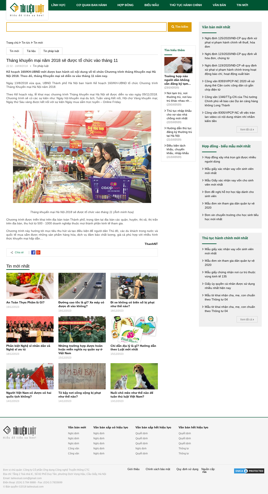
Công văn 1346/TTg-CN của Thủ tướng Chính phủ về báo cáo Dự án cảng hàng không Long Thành (231, 101)
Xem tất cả (246, 129)
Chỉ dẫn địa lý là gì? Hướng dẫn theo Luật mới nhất (133, 347)
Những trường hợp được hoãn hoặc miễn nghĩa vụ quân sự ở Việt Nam (80, 349)
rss (204, 472)
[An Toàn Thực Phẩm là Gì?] (30, 286)
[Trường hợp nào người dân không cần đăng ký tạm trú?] (178, 65)
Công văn (73, 448)
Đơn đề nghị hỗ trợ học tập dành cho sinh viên (229, 194)
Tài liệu (31, 51)
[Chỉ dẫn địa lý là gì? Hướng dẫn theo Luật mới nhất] (134, 329)
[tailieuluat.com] (27, 10)
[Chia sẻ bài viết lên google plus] (38, 252)
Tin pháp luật (51, 51)
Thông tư (184, 448)
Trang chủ (12, 42)
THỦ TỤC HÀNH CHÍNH (186, 5)
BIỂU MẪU (151, 5)
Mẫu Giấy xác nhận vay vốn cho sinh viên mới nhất (229, 182)
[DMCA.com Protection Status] (249, 478)
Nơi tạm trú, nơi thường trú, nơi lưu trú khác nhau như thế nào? (179, 97)
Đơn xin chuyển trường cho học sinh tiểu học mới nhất (232, 217)
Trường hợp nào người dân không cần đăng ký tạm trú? (176, 80)
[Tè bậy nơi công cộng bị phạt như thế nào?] (82, 376)
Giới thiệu (133, 469)
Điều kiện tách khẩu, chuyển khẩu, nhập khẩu (178, 149)
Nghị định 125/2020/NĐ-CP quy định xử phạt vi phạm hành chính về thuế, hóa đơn (231, 42)
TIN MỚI (242, 5)
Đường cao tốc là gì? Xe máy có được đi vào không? (81, 304)
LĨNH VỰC (58, 5)
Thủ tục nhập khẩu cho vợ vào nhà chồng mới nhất (179, 114)
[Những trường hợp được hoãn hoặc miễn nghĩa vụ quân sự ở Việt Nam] (82, 329)
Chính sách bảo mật (158, 469)
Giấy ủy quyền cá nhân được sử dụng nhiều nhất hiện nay (230, 286)
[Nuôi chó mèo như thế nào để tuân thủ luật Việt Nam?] (134, 376)
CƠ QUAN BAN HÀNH (91, 5)
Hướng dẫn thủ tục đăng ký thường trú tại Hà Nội (179, 131)
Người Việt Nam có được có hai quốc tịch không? (28, 394)
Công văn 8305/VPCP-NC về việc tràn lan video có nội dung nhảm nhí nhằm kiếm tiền (230, 117)
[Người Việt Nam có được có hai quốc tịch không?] (30, 376)
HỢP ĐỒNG (125, 5)
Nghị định (73, 433)
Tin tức (26, 42)
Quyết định (141, 433)
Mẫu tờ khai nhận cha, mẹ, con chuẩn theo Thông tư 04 (230, 297)
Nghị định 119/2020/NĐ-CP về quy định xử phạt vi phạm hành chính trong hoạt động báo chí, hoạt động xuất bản (231, 69)
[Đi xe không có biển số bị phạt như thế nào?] (134, 286)
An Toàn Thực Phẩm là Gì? (25, 302)
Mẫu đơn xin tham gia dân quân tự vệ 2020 (230, 205)
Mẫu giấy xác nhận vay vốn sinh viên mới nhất (229, 171)
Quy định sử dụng (187, 469)
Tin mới (38, 42)
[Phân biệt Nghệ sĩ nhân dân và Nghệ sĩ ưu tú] (30, 329)
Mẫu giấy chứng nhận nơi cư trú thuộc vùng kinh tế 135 (230, 274)
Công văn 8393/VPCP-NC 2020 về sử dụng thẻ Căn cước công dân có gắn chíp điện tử (230, 85)
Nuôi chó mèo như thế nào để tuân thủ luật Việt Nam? (132, 394)
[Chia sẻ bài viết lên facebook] (33, 252)
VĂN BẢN (219, 5)
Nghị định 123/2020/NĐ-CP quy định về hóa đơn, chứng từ (231, 56)
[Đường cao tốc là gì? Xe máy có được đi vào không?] (82, 286)
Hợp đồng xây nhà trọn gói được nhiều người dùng (230, 159)
